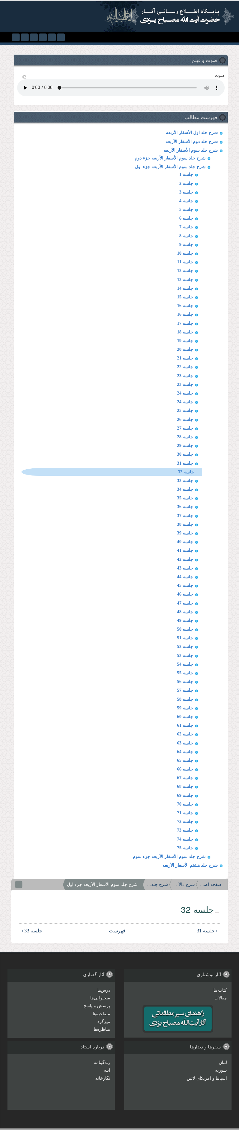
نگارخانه (102, 1078)
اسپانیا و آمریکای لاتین (207, 1078)
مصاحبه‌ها (101, 1014)
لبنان (223, 1062)
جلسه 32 (186, 472)
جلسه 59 (185, 708)
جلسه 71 (185, 813)
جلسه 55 (185, 673)
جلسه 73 (185, 830)
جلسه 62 (185, 734)
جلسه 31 (185, 463)
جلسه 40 (185, 541)
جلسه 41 (185, 550)
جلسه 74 (185, 839)
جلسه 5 (186, 209)
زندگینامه (102, 1062)
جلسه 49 (185, 620)
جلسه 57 (185, 690)
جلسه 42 (185, 559)
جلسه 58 (185, 699)
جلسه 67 (185, 777)
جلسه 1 (186, 174)
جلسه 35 (185, 498)
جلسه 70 (185, 804)
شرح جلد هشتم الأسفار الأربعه (190, 865)
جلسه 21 (185, 358)
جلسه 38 (185, 524)
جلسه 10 (185, 253)
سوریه (221, 1070)
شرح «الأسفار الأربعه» (184, 884)
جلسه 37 (185, 515)
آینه (107, 1070)
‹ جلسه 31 (207, 930)
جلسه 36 (185, 506)
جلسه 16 (185, 305)
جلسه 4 (186, 201)
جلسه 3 (186, 192)
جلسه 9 (186, 244)
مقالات (220, 998)
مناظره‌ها (102, 1029)
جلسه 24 (185, 393)
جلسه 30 (185, 454)
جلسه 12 (185, 270)
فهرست (121, 930)
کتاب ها (220, 990)
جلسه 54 (185, 664)
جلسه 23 (185, 375)
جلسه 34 (185, 489)
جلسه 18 (185, 332)
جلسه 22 (185, 366)
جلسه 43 (185, 568)
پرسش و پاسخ (96, 1005)
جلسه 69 (185, 795)
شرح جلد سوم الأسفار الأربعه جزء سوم (169, 856)
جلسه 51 (185, 638)
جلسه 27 (185, 428)
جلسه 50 (185, 629)
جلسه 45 (185, 585)
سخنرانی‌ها (100, 998)
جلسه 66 (185, 769)
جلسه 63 (185, 743)
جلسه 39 (185, 533)
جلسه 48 (185, 612)
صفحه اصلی (211, 884)
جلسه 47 (185, 603)
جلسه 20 (185, 349)
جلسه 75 (185, 848)
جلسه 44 (185, 576)
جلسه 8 (186, 236)
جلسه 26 (185, 419)
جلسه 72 (185, 821)
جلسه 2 (186, 183)
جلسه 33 (185, 480)
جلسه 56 (185, 681)
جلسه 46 (185, 594)
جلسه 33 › (31, 930)
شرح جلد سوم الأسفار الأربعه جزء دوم (170, 158)
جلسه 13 (185, 279)
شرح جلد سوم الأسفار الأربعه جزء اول (170, 166)
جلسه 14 (185, 288)
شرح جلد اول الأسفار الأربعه (192, 132)
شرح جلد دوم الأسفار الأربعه (192, 141)
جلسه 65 (185, 760)
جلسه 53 (185, 655)
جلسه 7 (186, 227)
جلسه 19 (185, 340)
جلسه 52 (185, 646)
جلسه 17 (185, 323)
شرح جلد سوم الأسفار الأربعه (191, 150)
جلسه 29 (185, 445)
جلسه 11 (185, 262)
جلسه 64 (185, 751)
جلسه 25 (185, 410)
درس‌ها (103, 990)
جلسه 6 (186, 218)
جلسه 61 (185, 725)
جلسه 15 (185, 297)
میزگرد (103, 1021)
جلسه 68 (185, 786)
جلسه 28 (185, 437)
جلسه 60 (185, 716)
